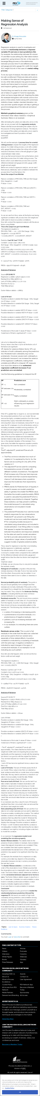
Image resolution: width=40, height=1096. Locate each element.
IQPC (24, 1068)
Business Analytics (25, 927)
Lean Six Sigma (13, 927)
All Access (23, 995)
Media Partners (7, 992)
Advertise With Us (8, 974)
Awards (22, 974)
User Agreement (26, 979)
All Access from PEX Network (9, 988)
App (21, 962)
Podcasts (23, 951)
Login (9, 937)
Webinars (23, 957)
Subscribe (17, 937)
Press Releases (7, 962)
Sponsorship (24, 992)
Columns (23, 954)
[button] (20, 10)
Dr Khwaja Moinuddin (19, 36)
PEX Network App (26, 985)
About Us (5, 977)
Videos (4, 951)
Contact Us (24, 977)
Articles (22, 948)
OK (20, 1092)
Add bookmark (7, 28)
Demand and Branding (10, 995)
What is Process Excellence (8, 981)
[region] (20, 1085)
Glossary (23, 959)
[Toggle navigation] (4, 3)
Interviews (5, 954)
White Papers (7, 957)
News (4, 948)
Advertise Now (8, 1019)
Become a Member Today (27, 988)
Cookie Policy (7, 985)
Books (4, 959)
